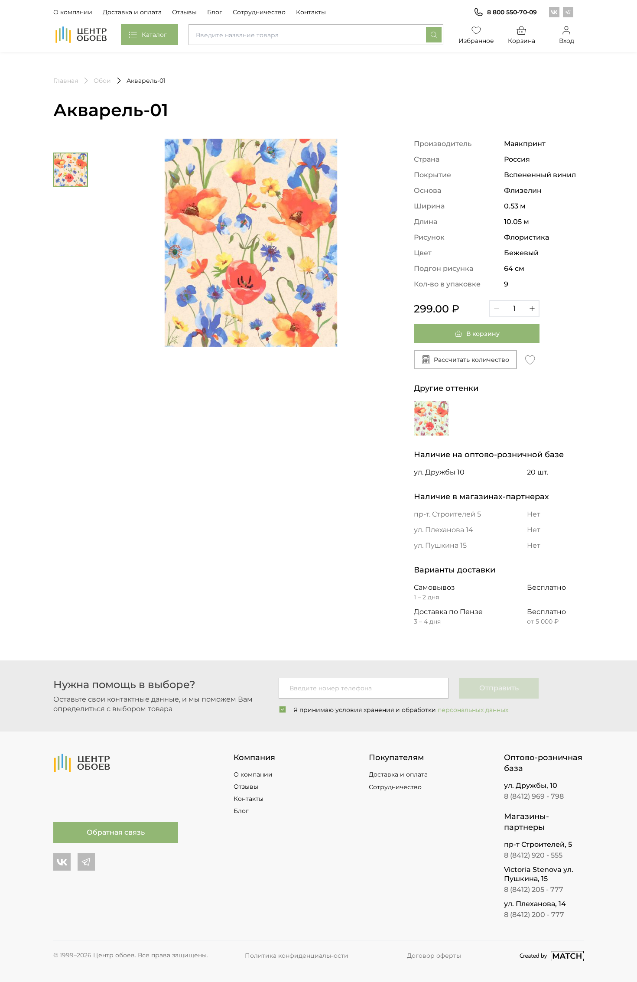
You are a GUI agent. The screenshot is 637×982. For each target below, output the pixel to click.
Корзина (521, 41)
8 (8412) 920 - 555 (533, 855)
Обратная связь (116, 832)
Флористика (526, 237)
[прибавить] (532, 308)
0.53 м (515, 206)
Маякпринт (525, 144)
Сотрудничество (259, 12)
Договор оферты (434, 955)
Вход (566, 41)
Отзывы (184, 12)
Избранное (476, 41)
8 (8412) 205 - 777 (533, 889)
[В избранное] (530, 359)
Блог (214, 12)
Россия (517, 159)
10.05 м (516, 222)
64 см (514, 268)
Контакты (311, 12)
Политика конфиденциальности (296, 955)
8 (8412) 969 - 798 (534, 796)
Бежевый (521, 253)
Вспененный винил (540, 175)
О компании (72, 12)
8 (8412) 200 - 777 (534, 914)
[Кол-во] (514, 308)
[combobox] (315, 34)
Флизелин (523, 190)
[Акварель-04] (431, 418)
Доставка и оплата (132, 12)
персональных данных (473, 710)
